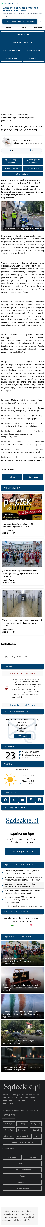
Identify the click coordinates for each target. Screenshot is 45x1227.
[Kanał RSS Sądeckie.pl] (40, 800)
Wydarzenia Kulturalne (11, 50)
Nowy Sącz (33, 477)
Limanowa (8, 1136)
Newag (22, 1123)
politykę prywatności (21, 1220)
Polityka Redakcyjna (22, 1182)
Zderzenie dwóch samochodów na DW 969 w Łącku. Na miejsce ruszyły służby (23, 885)
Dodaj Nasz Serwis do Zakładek (20, 21)
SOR (37, 1136)
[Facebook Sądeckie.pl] (6, 800)
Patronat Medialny (22, 1188)
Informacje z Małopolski (22, 42)
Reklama (22, 1163)
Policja (12, 477)
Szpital (36, 1130)
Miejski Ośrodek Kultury (22, 1142)
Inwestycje (9, 1123)
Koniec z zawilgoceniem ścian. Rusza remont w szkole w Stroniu (23, 900)
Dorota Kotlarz (25, 140)
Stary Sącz (9, 1130)
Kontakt (22, 735)
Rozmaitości (33, 58)
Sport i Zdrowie (11, 58)
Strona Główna (6, 114)
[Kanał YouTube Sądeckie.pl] (22, 800)
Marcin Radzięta (24, 1136)
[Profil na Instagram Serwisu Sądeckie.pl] (31, 800)
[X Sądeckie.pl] (14, 800)
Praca (22, 1176)
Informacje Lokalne (22, 35)
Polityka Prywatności (23, 1169)
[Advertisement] (22, 86)
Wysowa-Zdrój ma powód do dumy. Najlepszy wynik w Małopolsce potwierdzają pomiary (24, 872)
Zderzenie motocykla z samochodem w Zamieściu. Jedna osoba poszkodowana (21, 878)
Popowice (22, 1130)
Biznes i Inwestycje (33, 50)
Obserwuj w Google (22, 851)
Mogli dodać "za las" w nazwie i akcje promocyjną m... (22, 922)
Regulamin (12, 1157)
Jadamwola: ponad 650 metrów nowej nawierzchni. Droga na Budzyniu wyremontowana (20, 893)
